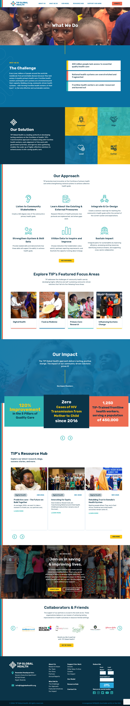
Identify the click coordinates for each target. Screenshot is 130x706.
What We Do (53, 3)
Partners (52, 674)
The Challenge (54, 684)
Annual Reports (54, 676)
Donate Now (54, 589)
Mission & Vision (54, 667)
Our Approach (54, 686)
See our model (66, 260)
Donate (117, 3)
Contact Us (71, 689)
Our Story (52, 671)
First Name (102, 669)
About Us (42, 3)
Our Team (52, 669)
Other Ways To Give (74, 669)
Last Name (110, 669)
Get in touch (66, 645)
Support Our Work (94, 3)
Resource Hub (78, 3)
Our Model (65, 3)
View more (116, 536)
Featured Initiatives (56, 689)
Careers (70, 671)
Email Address (105, 677)
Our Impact (53, 691)
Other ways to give (72, 589)
